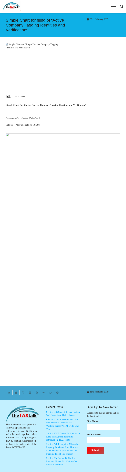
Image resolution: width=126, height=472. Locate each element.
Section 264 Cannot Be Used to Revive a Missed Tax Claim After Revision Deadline (61, 461)
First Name (92, 421)
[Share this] (16, 392)
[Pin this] (36, 392)
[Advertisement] (93, 69)
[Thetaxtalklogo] (11, 6)
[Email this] (9, 392)
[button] (113, 6)
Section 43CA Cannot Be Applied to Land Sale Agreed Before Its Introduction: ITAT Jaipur (63, 436)
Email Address (94, 434)
